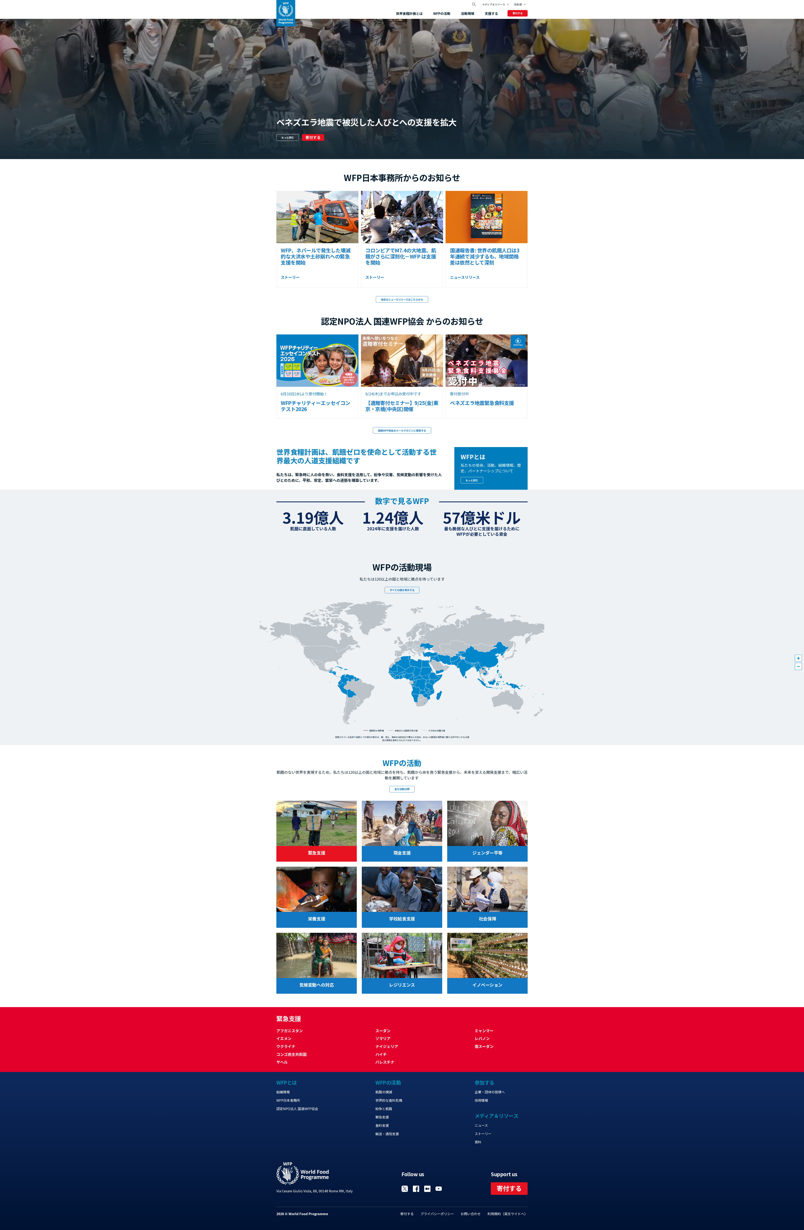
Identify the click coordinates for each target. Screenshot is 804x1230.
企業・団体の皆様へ (490, 1091)
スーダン (382, 1030)
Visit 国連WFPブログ (427, 1189)
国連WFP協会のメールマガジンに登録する (402, 430)
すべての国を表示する (402, 590)
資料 (478, 1141)
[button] (798, 658)
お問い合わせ (471, 1213)
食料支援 (382, 1125)
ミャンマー (484, 1030)
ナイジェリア (386, 1046)
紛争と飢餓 (383, 1108)
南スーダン (484, 1046)
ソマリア (382, 1038)
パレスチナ (384, 1062)
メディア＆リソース (493, 4)
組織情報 (283, 1091)
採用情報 (481, 1100)
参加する (484, 1082)
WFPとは (286, 1082)
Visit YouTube (439, 1189)
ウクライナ (285, 1046)
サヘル (282, 1062)
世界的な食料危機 (388, 1100)
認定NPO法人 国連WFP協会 (297, 1108)
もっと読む (287, 137)
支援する (491, 13)
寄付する (518, 13)
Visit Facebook (416, 1189)
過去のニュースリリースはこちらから (402, 299)
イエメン (283, 1038)
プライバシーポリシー (437, 1213)
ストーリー (483, 1133)
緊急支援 (382, 1116)
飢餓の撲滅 (383, 1091)
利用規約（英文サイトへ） (507, 1213)
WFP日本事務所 (288, 1100)
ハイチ (381, 1054)
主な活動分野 (402, 789)
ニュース (481, 1125)
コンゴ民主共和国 (291, 1054)
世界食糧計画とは (409, 13)
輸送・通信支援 (387, 1133)
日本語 (518, 4)
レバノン (482, 1038)
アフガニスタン (289, 1030)
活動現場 (467, 13)
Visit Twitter (405, 1189)
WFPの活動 (441, 13)
